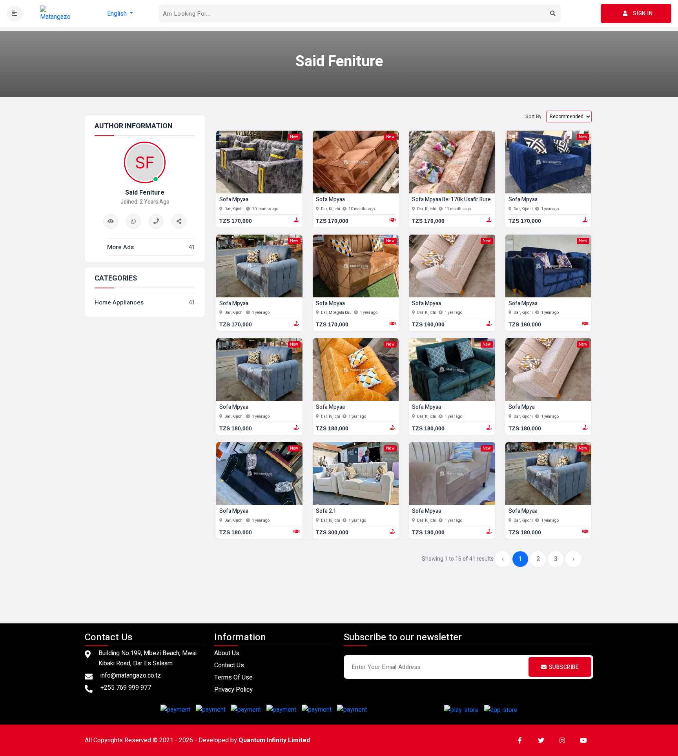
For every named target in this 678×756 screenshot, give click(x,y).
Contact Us (229, 665)
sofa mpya (521, 407)
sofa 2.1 (326, 511)
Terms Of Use (233, 677)
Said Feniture (144, 192)
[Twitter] (541, 740)
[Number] (156, 221)
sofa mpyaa (233, 200)
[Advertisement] (339, 590)
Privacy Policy (233, 689)
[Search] (553, 14)
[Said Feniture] (178, 221)
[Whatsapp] (133, 221)
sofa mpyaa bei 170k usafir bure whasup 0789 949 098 (479, 200)
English (117, 13)
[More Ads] (110, 221)
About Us (226, 653)
